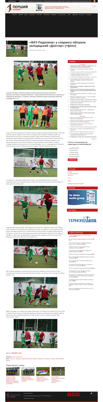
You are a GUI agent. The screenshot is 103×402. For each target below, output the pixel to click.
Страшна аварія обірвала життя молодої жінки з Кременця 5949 (80, 236)
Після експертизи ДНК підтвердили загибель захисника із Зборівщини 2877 (82, 257)
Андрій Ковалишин (26, 358)
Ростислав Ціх (46, 358)
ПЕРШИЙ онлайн (17, 353)
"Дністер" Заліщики (15, 358)
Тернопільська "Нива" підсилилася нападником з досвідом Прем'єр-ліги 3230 (80, 251)
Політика (39, 14)
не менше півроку (74, 156)
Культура (82, 14)
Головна (14, 14)
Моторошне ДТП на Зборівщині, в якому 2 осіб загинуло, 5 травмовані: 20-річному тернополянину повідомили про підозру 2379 (82, 276)
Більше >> (94, 138)
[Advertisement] (51, 26)
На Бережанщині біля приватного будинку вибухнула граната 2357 (81, 280)
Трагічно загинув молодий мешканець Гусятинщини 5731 (81, 240)
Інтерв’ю (88, 14)
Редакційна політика (29, 398)
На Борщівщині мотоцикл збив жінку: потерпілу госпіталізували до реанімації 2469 (79, 271)
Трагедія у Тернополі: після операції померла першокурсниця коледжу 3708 (79, 247)
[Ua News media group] (82, 198)
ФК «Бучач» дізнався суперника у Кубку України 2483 (82, 268)
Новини (20, 14)
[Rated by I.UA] (94, 393)
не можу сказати (73, 152)
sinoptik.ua (77, 183)
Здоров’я (75, 14)
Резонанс (32, 14)
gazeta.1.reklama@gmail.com (44, 395)
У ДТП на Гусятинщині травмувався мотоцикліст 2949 (82, 254)
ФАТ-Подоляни (60, 358)
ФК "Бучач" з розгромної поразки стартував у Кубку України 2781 (80, 261)
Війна (26, 14)
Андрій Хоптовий (37, 358)
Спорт (69, 14)
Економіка (46, 14)
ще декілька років (74, 148)
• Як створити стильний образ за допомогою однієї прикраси (70, 1)
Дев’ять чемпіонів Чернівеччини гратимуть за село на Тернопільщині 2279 (81, 289)
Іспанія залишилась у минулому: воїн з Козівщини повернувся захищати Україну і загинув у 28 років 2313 (80, 284)
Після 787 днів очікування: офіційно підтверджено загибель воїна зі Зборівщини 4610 (80, 243)
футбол (8, 360)
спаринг (53, 358)
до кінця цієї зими (74, 154)
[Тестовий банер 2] (82, 220)
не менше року (73, 150)
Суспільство (62, 14)
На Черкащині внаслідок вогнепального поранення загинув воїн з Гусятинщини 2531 (80, 265)
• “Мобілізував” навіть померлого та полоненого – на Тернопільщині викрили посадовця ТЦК (32, 1)
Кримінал (54, 14)
